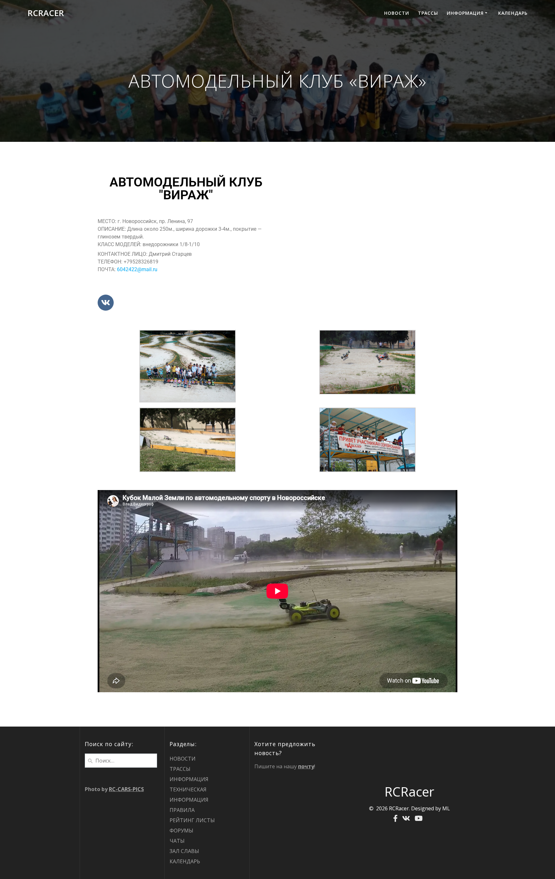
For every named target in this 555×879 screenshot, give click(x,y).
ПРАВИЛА (182, 810)
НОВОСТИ (396, 13)
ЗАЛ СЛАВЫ (184, 851)
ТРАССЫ (428, 13)
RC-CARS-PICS (126, 789)
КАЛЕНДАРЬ (513, 13)
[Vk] (106, 303)
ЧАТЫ (177, 840)
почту (306, 766)
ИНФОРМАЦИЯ (465, 13)
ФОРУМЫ (181, 830)
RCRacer (46, 13)
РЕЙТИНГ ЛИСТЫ (192, 820)
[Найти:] (121, 760)
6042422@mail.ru (137, 269)
